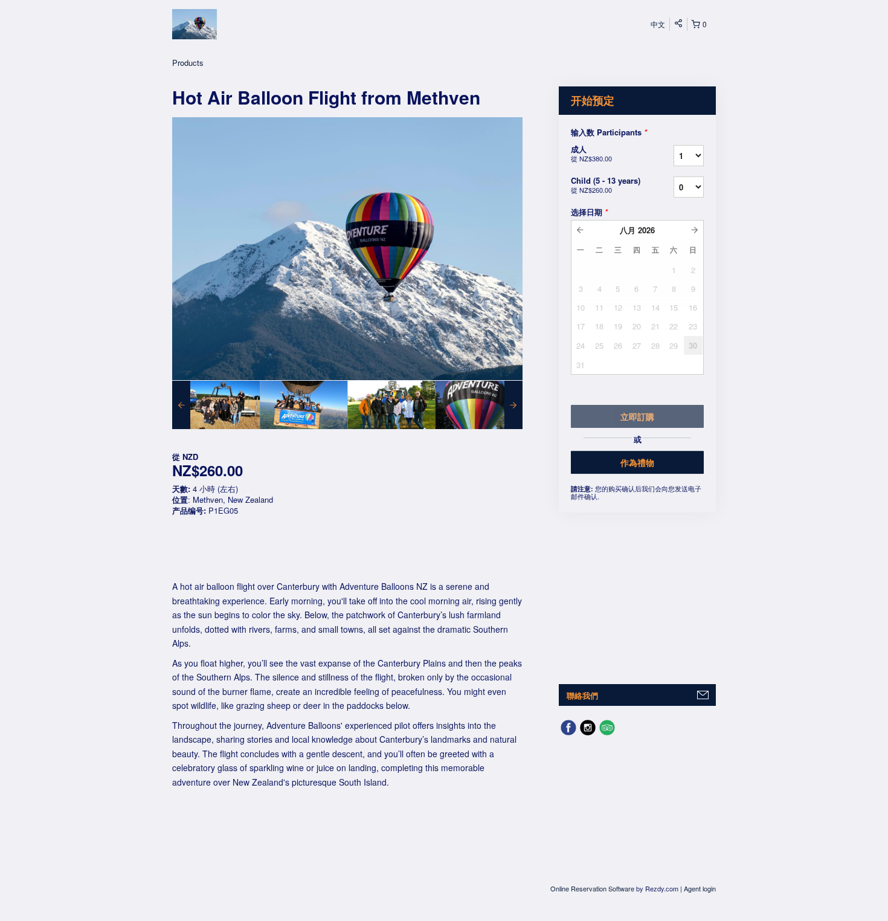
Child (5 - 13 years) (605, 185)
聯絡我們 (582, 695)
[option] (216, 405)
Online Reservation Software (592, 888)
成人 (591, 153)
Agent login (700, 888)
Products (188, 62)
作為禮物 (637, 462)
